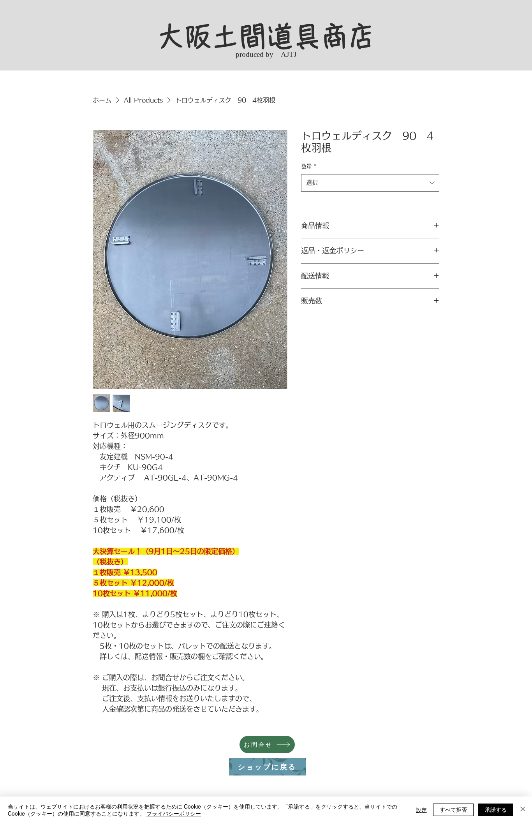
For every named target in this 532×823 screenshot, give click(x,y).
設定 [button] (421, 810)
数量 (308, 166)
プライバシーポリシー (173, 813)
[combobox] (370, 182)
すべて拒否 (453, 809)
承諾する (496, 809)
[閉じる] (522, 810)
